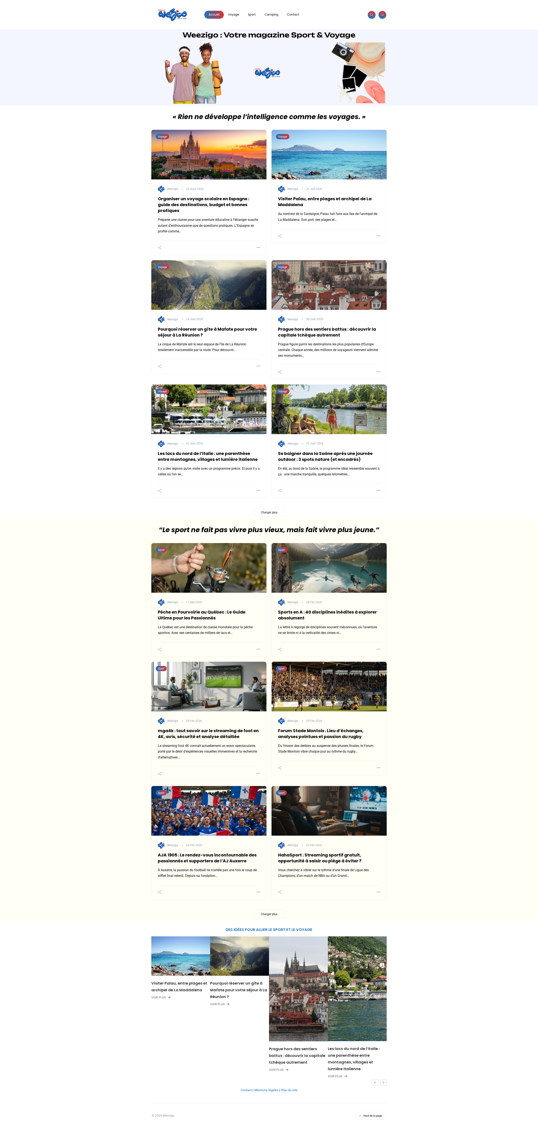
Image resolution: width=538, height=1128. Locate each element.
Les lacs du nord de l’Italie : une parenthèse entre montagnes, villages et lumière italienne (208, 456)
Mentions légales (266, 1090)
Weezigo (172, 189)
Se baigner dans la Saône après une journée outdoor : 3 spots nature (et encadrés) (325, 456)
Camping (271, 14)
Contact (293, 14)
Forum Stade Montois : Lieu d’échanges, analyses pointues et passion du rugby (321, 734)
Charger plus (269, 512)
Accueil (214, 14)
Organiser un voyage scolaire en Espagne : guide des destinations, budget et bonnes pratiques (203, 204)
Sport (252, 14)
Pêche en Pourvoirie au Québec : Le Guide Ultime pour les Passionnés (201, 615)
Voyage (233, 14)
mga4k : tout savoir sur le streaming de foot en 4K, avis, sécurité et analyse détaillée (208, 734)
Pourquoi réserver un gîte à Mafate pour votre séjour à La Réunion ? (183, 990)
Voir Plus (162, 1004)
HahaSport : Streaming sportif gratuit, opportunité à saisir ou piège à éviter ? (319, 858)
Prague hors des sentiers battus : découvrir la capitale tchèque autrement (327, 332)
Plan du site (289, 1090)
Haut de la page (372, 1115)
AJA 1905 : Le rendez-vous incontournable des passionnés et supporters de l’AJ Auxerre (207, 858)
